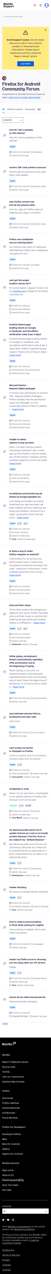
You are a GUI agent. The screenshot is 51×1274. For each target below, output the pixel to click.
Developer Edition (11, 1134)
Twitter (6, 1072)
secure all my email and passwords (27, 997)
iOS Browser (8, 1113)
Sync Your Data (10, 1185)
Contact (6, 1270)
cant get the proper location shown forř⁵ (20, 282)
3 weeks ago (29, 539)
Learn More (26, 64)
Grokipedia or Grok (19, 789)
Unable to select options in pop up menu (21, 441)
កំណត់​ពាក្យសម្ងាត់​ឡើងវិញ (13, 1180)
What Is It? (8, 1175)
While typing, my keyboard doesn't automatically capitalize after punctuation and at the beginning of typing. (25, 661)
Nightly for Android (12, 1154)
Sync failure (39, 732)
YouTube (8, 1220)
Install (36, 265)
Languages (38, 944)
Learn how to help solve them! (24, 97)
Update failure (40, 978)
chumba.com (19, 291)
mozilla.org (8, 1250)
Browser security (20, 532)
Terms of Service (11, 1255)
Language (6, 1206)
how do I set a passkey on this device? (21, 131)
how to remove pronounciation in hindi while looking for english (26, 923)
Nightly (6, 1149)
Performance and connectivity (26, 370)
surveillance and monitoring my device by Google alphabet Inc (25, 495)
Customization (40, 698)
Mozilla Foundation (24, 1229)
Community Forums (14, 16)
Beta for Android (11, 1144)
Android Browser (11, 1108)
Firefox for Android (21, 152)
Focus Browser (10, 1117)
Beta (4, 1139)
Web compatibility (20, 478)
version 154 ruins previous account (27, 167)
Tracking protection (21, 906)
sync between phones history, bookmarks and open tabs (25, 715)
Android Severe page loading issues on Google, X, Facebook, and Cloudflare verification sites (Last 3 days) (25, 329)
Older (5, 1023)
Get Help (6, 1190)
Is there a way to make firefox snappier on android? (24, 553)
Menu (40, 5)
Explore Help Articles (13, 1081)
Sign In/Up (7, 1170)
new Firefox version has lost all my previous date (22, 203)
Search (35, 5)
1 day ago (33, 644)
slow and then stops (20, 605)
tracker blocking (17, 887)
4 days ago (29, 985)
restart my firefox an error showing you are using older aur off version (27, 961)
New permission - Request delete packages (22, 387)
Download (7, 1098)
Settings (37, 868)
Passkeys (37, 152)
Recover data (39, 186)
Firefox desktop (10, 1103)
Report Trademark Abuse (15, 1062)
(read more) (15, 355)
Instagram (13, 1220)
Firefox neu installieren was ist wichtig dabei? (21, 241)
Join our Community (13, 1076)
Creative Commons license (20, 1241)
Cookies (6, 1265)
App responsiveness (21, 590)
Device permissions (21, 309)
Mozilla (9, 1044)
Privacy (6, 1260)
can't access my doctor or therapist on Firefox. (21, 749)
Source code (8, 1067)
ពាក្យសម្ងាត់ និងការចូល (20, 1016)
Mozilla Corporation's (19, 1226)
